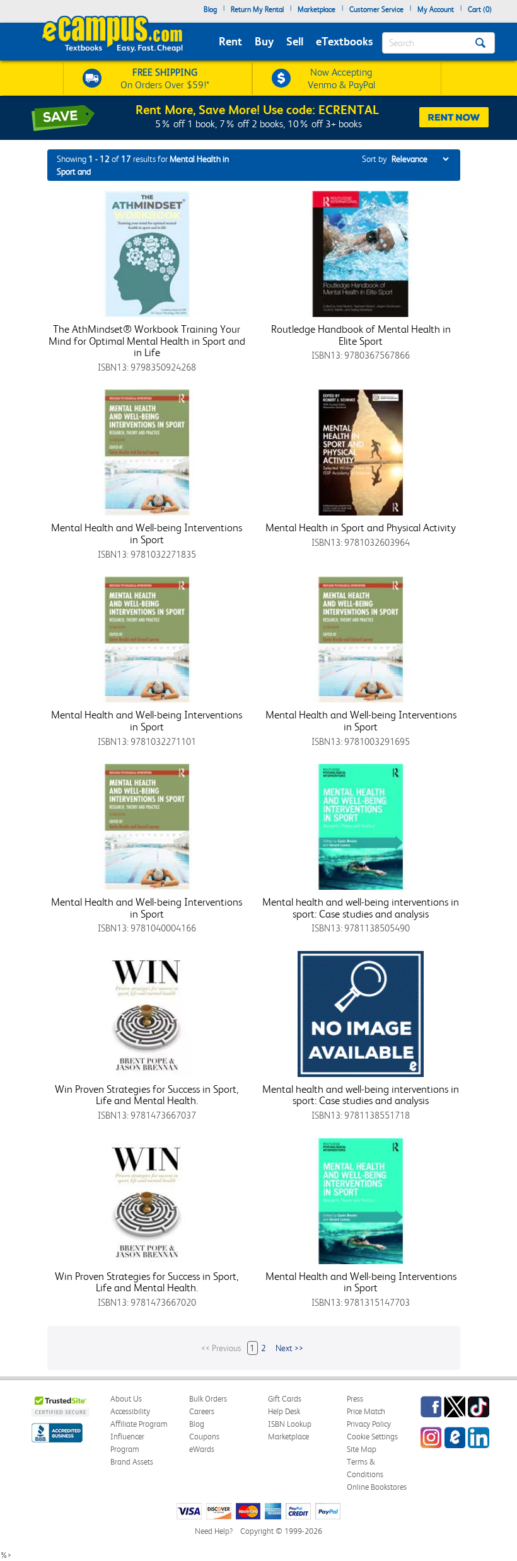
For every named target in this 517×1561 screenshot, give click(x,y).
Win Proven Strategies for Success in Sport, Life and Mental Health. (146, 1095)
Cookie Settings (372, 1436)
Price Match (366, 1411)
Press (355, 1398)
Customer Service (376, 9)
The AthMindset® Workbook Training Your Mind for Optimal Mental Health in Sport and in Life (147, 341)
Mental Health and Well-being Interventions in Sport (146, 533)
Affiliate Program (139, 1424)
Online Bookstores (377, 1487)
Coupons (204, 1436)
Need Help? (214, 1531)
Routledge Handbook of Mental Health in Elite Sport (361, 335)
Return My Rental (257, 9)
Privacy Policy (369, 1424)
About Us (126, 1398)
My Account (435, 9)
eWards (201, 1449)
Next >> (289, 1348)
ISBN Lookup (289, 1424)
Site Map (361, 1449)
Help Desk (284, 1411)
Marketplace (316, 9)
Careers (201, 1411)
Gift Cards (284, 1398)
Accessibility (130, 1411)
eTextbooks (344, 41)
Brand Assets (131, 1461)
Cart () (480, 9)
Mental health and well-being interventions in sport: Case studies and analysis (360, 908)
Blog (210, 9)
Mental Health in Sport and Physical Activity (360, 527)
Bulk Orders (208, 1398)
